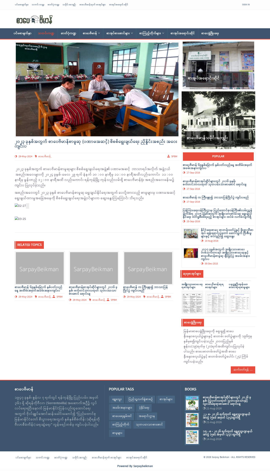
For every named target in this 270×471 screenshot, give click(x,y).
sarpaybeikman (35, 19)
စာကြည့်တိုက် (120, 424)
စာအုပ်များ (166, 399)
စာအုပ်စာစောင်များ (118, 33)
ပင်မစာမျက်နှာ (22, 5)
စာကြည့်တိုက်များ (150, 33)
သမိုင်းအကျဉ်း (69, 5)
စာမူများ (117, 433)
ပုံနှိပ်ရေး (144, 407)
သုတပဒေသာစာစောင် (149, 424)
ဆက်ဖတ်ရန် (242, 369)
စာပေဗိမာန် (90, 33)
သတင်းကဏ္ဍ (38, 5)
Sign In (246, 5)
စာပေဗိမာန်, (44, 297)
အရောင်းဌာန (147, 416)
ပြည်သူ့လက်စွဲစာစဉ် (141, 399)
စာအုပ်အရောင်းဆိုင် (118, 5)
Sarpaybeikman (143, 466)
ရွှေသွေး (117, 399)
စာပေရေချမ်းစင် (122, 416)
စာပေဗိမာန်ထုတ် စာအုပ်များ (93, 5)
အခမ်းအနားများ (122, 407)
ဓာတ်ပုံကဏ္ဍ (53, 5)
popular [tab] (218, 156)
